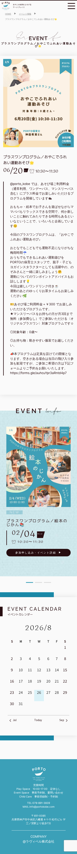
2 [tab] (38, 582)
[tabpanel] (38, 491)
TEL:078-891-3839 (38, 802)
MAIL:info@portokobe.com (39, 806)
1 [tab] (29, 582)
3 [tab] (47, 582)
